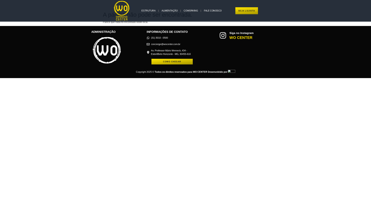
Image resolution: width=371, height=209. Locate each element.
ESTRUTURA (148, 10)
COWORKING (191, 10)
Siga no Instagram (241, 33)
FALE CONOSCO (213, 10)
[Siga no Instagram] (223, 35)
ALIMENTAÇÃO (170, 10)
